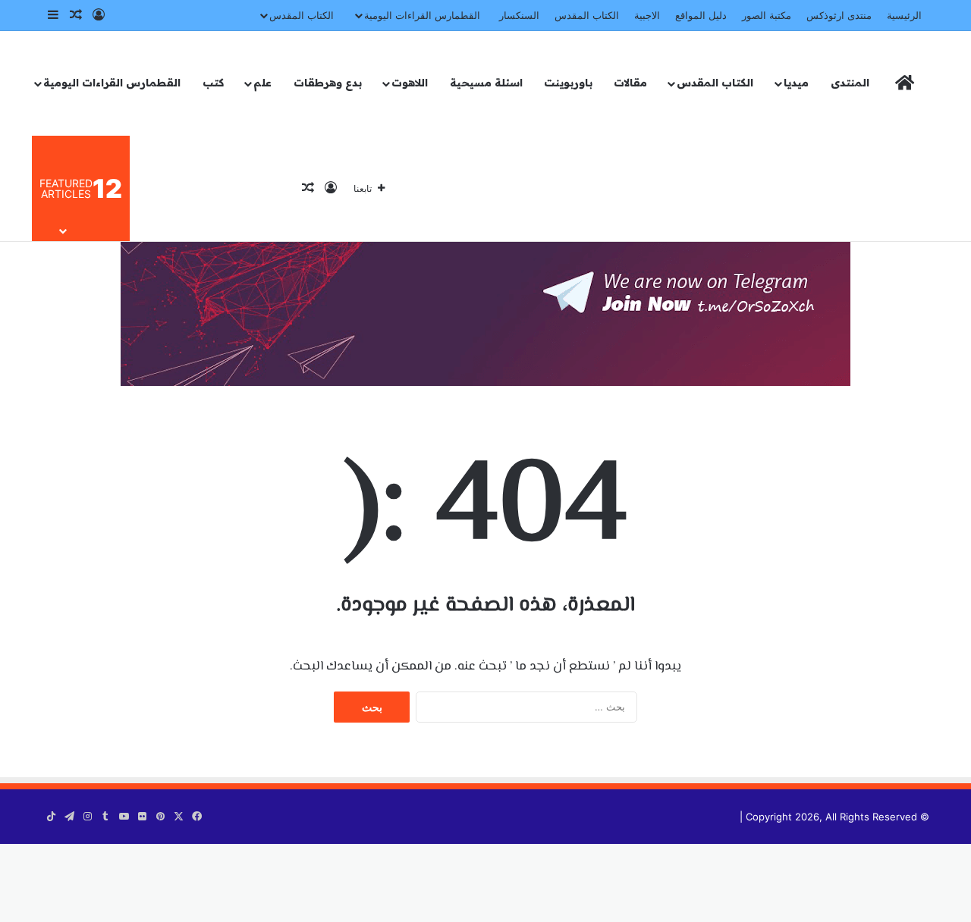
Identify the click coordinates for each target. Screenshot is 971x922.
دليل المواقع (701, 15)
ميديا (796, 82)
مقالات (630, 82)
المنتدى (850, 82)
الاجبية (647, 15)
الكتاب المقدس (587, 15)
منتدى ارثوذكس (839, 15)
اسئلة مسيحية (486, 82)
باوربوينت (568, 82)
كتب (213, 82)
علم (262, 82)
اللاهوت (409, 82)
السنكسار (519, 15)
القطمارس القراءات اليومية (422, 15)
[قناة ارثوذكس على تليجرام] (485, 290)
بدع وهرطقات (328, 82)
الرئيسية (904, 15)
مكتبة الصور (766, 15)
